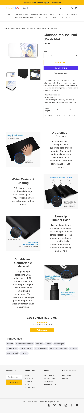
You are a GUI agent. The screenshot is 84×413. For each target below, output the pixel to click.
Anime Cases (30, 387)
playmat (48, 344)
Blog (27, 384)
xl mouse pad (59, 344)
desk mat (39, 344)
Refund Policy (49, 375)
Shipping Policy (49, 378)
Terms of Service (50, 384)
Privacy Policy (49, 381)
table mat (24, 353)
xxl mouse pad (12, 348)
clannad (10, 344)
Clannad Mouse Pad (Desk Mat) (46, 28)
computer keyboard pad (24, 344)
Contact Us (29, 378)
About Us (28, 381)
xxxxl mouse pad (41, 348)
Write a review (42, 330)
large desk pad (12, 353)
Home (5, 28)
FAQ (27, 375)
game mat (73, 348)
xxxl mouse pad (26, 348)
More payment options (61, 73)
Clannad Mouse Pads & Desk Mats (21, 28)
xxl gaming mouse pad (58, 348)
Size (45, 51)
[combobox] (42, 8)
